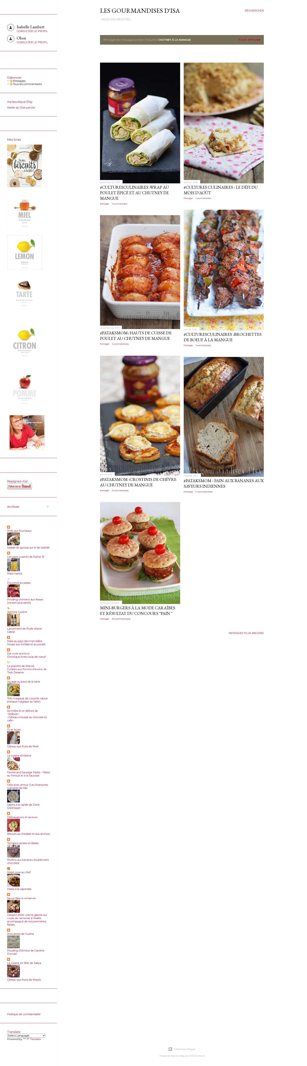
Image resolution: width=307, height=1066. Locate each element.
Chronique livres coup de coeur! (26, 656)
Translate (35, 1039)
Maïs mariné (14, 573)
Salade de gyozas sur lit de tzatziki (28, 547)
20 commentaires (121, 618)
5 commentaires (120, 490)
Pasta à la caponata (19, 889)
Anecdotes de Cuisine (20, 933)
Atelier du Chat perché (21, 107)
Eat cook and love (18, 653)
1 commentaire (119, 203)
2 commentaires (120, 344)
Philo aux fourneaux (19, 530)
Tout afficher (250, 39)
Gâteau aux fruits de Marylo (24, 979)
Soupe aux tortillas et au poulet (26, 644)
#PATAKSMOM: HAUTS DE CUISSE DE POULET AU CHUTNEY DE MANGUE (136, 335)
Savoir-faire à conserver (21, 898)
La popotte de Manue (20, 666)
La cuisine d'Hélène (19, 755)
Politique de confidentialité (24, 1014)
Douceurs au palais (18, 582)
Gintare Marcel (196, 1055)
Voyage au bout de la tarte (23, 681)
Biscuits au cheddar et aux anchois (28, 834)
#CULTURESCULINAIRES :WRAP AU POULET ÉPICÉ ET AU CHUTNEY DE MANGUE (134, 192)
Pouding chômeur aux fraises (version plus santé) (25, 601)
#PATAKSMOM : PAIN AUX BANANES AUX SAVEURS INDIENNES (224, 483)
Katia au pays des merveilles (24, 641)
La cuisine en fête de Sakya (24, 963)
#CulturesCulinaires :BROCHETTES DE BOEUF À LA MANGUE (223, 337)
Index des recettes (115, 19)
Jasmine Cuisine (17, 612)
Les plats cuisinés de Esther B (25, 556)
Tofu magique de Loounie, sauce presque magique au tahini (27, 700)
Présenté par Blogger (185, 1049)
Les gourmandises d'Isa (140, 10)
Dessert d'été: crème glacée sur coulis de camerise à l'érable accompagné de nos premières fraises (27, 919)
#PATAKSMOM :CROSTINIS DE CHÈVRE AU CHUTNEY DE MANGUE (138, 482)
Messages (19, 81)
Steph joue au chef (19, 872)
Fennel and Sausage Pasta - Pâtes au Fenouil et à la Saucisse (28, 774)
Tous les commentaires (27, 84)
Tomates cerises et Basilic (23, 843)
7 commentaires (204, 491)
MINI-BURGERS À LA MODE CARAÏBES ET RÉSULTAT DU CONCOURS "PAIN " (137, 610)
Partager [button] (104, 203)
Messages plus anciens (246, 633)
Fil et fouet (14, 729)
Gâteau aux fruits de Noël (23, 746)
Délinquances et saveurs (22, 817)
